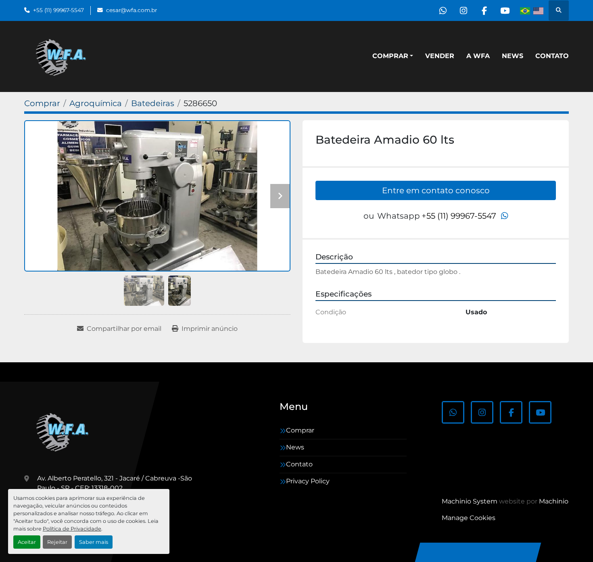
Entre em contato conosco (436, 190)
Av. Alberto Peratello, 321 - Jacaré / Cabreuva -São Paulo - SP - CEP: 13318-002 (114, 483)
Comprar (390, 56)
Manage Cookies (468, 518)
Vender (439, 56)
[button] (392, 56)
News (512, 56)
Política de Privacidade (72, 529)
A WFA (478, 56)
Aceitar (27, 542)
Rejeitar (57, 542)
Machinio (553, 501)
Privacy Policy (308, 481)
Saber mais (93, 542)
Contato (552, 56)
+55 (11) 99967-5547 (58, 10)
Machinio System (469, 501)
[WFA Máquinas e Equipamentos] (64, 431)
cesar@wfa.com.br (131, 10)
